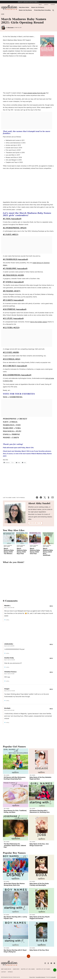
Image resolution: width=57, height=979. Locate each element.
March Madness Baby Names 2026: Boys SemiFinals (48, 552)
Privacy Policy (32, 977)
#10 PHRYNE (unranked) (14, 309)
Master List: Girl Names (37, 7)
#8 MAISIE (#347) (11, 291)
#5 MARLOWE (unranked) (15, 268)
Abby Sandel (11, 27)
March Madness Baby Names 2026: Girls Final (35, 551)
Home (2, 14)
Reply (51, 606)
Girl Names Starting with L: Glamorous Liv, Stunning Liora (39, 811)
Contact (46, 4)
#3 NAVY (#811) (10, 234)
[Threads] (48, 963)
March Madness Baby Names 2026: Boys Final (22, 551)
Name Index (16, 969)
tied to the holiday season (38, 322)
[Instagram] (45, 963)
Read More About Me (35, 523)
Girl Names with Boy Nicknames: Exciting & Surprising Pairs (15, 778)
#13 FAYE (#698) (11, 352)
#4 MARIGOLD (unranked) (15, 259)
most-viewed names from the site (34, 93)
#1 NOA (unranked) (12, 219)
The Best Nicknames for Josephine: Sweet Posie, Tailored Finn (15, 845)
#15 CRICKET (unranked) (15, 366)
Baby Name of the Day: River (39, 950)
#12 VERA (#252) (11, 328)
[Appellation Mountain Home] (9, 7)
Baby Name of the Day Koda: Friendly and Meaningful (39, 884)
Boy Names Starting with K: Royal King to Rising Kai (15, 951)
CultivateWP (53, 977)
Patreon (53, 4)
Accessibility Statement (40, 977)
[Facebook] (51, 963)
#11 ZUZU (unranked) (13, 318)
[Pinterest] (54, 963)
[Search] (53, 10)
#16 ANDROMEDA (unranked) (17, 375)
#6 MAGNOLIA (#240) (13, 275)
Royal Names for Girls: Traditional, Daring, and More (15, 811)
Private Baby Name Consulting (42, 10)
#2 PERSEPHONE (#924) (14, 228)
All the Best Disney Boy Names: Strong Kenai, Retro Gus (14, 884)
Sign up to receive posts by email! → (28, 2)
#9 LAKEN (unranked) (13, 300)
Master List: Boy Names (25, 10)
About (40, 4)
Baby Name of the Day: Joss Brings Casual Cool (39, 844)
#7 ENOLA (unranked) (13, 282)
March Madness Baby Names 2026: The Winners (9, 551)
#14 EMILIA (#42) (11, 359)
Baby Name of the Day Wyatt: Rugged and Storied (40, 917)
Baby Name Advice (24, 7)
